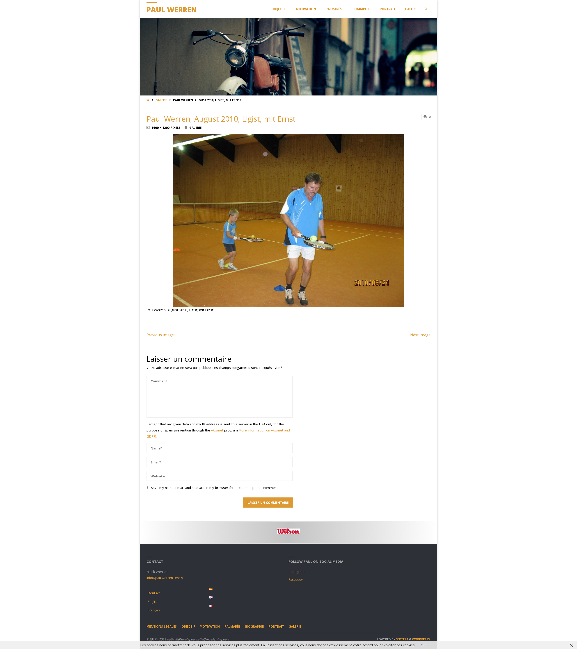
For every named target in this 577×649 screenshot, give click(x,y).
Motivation (210, 626)
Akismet (217, 430)
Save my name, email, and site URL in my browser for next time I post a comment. (215, 487)
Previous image (160, 334)
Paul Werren (172, 9)
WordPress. (421, 639)
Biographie (254, 626)
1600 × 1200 (160, 128)
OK (423, 645)
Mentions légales (162, 626)
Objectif (188, 626)
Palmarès (232, 626)
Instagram (296, 571)
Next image (420, 334)
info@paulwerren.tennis (165, 577)
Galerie (161, 100)
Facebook (295, 579)
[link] (426, 9)
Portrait (276, 626)
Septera (401, 639)
